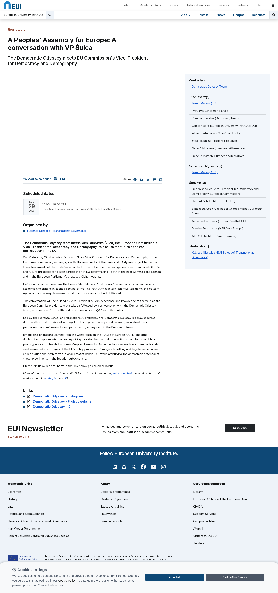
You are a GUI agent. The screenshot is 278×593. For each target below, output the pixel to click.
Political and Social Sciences (26, 514)
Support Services (204, 514)
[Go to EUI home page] (12, 5)
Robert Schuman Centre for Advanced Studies (38, 536)
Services (223, 5)
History (13, 499)
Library (173, 5)
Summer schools (111, 521)
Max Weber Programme (24, 529)
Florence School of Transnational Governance (57, 231)
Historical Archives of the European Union (220, 499)
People (238, 15)
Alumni (198, 529)
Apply (185, 15)
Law (10, 506)
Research (259, 15)
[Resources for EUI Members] (271, 5)
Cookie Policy (66, 580)
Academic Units (150, 5)
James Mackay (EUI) (205, 103)
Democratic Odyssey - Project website (62, 401)
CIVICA (198, 506)
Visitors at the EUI (205, 536)
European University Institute (23, 15)
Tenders (198, 543)
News (221, 15)
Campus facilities (204, 521)
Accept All (174, 577)
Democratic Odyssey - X (51, 406)
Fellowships (108, 514)
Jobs (258, 5)
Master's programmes (115, 499)
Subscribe (240, 428)
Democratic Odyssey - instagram (58, 396)
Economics (14, 492)
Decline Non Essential (235, 577)
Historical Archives (198, 5)
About (128, 5)
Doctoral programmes (115, 492)
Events (203, 15)
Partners (242, 5)
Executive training (112, 506)
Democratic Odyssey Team (209, 87)
